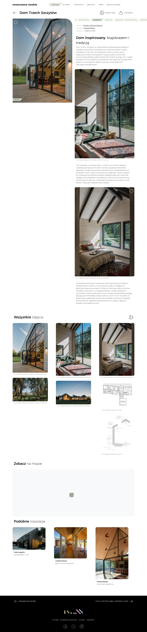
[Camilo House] (70, 542)
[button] (73, 491)
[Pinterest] (82, 626)
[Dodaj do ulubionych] (15, 22)
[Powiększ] (42, 61)
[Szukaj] (128, 4)
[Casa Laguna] (29, 538)
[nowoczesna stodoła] (25, 4)
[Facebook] (65, 626)
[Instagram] (73, 626)
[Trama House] (112, 553)
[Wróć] (15, 13)
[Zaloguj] (132, 4)
